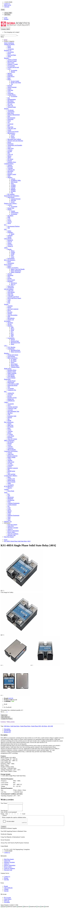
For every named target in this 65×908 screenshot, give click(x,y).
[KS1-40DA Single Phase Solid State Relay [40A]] (22, 635)
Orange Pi (10, 246)
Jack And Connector (12, 309)
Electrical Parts (15, 341)
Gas (8, 122)
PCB (8, 303)
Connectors (10, 448)
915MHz (13, 191)
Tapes (9, 517)
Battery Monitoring (16, 270)
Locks (9, 509)
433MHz (13, 186)
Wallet (9, 483)
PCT (8, 472)
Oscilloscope (10, 500)
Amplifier (10, 306)
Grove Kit (10, 394)
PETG (12, 329)
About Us (10, 529)
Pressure (9, 160)
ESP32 (9, 231)
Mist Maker (10, 101)
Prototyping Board (12, 385)
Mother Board (11, 480)
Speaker (9, 313)
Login (5, 17)
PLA (12, 333)
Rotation (9, 85)
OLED (9, 220)
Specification (7, 730)
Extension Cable (11, 416)
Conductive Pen (11, 390)
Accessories (10, 49)
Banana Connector (12, 455)
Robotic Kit (10, 399)
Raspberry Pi (8, 50)
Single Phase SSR (36, 726)
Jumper (9, 423)
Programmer (10, 263)
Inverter (9, 278)
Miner (9, 477)
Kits (5, 391)
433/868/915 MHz (16, 180)
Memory (9, 73)
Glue (8, 495)
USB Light (10, 295)
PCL (12, 332)
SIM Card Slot (11, 474)
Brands (6, 886)
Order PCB (10, 526)
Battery (9, 266)
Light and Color (11, 128)
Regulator (10, 281)
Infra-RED (10, 171)
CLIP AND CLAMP (13, 384)
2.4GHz (13, 179)
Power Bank (10, 491)
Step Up (13, 284)
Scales (9, 514)
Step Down (14, 283)
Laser (9, 69)
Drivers (13, 339)
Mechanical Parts (15, 342)
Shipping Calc (8, 521)
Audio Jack (10, 454)
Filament (10, 325)
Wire (8, 387)
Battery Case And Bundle (18, 269)
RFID (9, 79)
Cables (6, 402)
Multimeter (10, 498)
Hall (8, 125)
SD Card (9, 104)
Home (5, 39)
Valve (8, 520)
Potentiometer (11, 102)
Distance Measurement (13, 114)
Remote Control (11, 174)
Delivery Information (13, 530)
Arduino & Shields (9, 44)
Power (12, 136)
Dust (8, 116)
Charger (9, 273)
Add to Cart (4, 715)
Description (7, 729)
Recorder (9, 312)
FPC (8, 469)
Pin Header (10, 426)
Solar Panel (10, 286)
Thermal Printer (11, 107)
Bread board (10, 382)
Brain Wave (10, 113)
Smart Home (11, 197)
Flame (9, 121)
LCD (8, 218)
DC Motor (13, 361)
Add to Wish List (5, 717)
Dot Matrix (10, 215)
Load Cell (10, 154)
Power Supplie (11, 481)
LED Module (11, 292)
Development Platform (13, 226)
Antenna (9, 165)
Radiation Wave (11, 162)
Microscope (10, 497)
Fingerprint (10, 119)
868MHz (13, 189)
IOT (5, 225)
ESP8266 (10, 232)
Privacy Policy (11, 532)
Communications (9, 163)
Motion (9, 156)
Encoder (9, 151)
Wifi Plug (13, 200)
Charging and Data (12, 407)
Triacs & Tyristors (12, 439)
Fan (8, 506)
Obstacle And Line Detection (15, 140)
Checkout (6, 6)
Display (9, 209)
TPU (12, 336)
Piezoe (9, 142)
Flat (8, 419)
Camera (9, 205)
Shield (9, 47)
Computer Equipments (13, 503)
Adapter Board (11, 381)
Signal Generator (12, 87)
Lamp (9, 299)
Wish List (6, 900)
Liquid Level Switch (12, 131)
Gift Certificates (8, 887)
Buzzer (9, 307)
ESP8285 (10, 235)
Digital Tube (10, 208)
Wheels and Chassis (12, 355)
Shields (9, 237)
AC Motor (13, 359)
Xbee (12, 183)
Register (6, 19)
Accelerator (10, 110)
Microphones (10, 318)
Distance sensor (11, 371)
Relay (9, 78)
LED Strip (10, 293)
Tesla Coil (10, 105)
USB (8, 414)
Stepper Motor (15, 365)
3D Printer (10, 322)
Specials (6, 891)
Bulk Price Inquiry (12, 524)
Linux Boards (8, 238)
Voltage (13, 137)
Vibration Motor (15, 367)
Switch (9, 88)
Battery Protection (15, 272)
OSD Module (11, 376)
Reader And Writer (16, 82)
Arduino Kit (10, 393)
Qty (2, 711)
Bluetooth (10, 166)
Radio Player (10, 76)
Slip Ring (10, 413)
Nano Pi (9, 241)
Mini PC (9, 488)
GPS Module (10, 374)
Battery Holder (11, 457)
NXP (12, 255)
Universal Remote (15, 199)
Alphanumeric (14, 212)
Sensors (6, 108)
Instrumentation (11, 99)
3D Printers (7, 321)
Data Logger (10, 62)
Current (13, 134)
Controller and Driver (13, 296)
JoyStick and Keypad (13, 67)
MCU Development (9, 260)
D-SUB (9, 466)
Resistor (9, 443)
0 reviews (3, 721)
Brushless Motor (11, 370)
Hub (8, 98)
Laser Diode (10, 436)
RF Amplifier (11, 194)
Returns (6, 878)
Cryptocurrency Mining (10, 475)
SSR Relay (7, 726)
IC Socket (10, 434)
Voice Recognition (12, 315)
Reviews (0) (7, 732)
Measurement (11, 133)
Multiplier (10, 75)
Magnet (9, 511)
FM (12, 192)
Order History (8, 899)
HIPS (12, 335)
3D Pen (9, 324)
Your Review (4, 810)
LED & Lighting (9, 289)
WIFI (8, 176)
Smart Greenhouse (9, 43)
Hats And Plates (11, 55)
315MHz (13, 185)
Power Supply (8, 264)
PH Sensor (10, 159)
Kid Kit (9, 396)
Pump (9, 501)
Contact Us (7, 3)
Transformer (10, 287)
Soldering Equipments (13, 515)
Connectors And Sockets (11, 451)
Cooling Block (11, 95)
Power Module (11, 377)
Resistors (9, 437)
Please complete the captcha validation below (14, 817)
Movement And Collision (14, 139)
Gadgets (6, 489)
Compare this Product (6, 718)
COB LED (10, 290)
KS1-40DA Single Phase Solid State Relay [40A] (17, 541)
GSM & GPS (11, 169)
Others (9, 157)
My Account (7, 897)
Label (8, 507)
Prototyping (7, 379)
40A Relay (44, 726)
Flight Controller (11, 373)
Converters (10, 93)
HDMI (9, 420)
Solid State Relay (15, 726)
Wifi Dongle (14, 182)
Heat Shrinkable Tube (13, 411)
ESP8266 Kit (11, 400)
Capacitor (10, 431)
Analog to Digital (12, 59)
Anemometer (10, 111)
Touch (9, 147)
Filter (8, 277)
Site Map (6, 879)
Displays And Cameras (10, 203)
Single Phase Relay (25, 726)
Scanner (9, 221)
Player (9, 310)
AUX (8, 405)
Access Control (15, 81)
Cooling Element (12, 504)
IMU (8, 153)
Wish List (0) (7, 5)
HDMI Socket (11, 471)
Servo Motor (14, 364)
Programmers (11, 258)
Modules (6, 58)
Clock (9, 91)
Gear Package (11, 356)
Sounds (6, 304)
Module (13, 72)
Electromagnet (11, 117)
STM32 (13, 252)
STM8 (12, 254)
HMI (8, 217)
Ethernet (9, 417)
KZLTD (11, 698)
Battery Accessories (13, 267)
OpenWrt (9, 244)
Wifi (8, 228)
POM (12, 330)
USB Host (10, 90)
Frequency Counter (12, 64)
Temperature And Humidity (14, 145)
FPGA (12, 251)
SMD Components (9, 440)
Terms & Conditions (12, 533)
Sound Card (10, 319)
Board (9, 46)
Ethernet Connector (12, 468)
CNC (6, 345)
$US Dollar (7, 14)
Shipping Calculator (12, 527)
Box (8, 494)
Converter (10, 168)
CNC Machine (11, 347)
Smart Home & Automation (12, 195)
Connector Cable (12, 408)
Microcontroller (11, 449)
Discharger (10, 275)
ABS (12, 327)
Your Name (4, 803)
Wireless (10, 177)
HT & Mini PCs (8, 486)
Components (11, 338)
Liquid (9, 130)
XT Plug (9, 463)
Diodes (9, 433)
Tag (12, 84)
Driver (9, 223)
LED (8, 301)
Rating (2, 814)
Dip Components (9, 422)
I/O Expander (11, 65)
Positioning (10, 143)
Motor (12, 344)
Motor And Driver (16, 351)
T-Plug (9, 459)
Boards (9, 249)
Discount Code (11, 535)
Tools (6, 492)
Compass (9, 150)
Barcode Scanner (12, 61)
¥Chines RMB (8, 13)
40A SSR (50, 726)
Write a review (11, 721)
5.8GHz (13, 188)
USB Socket (10, 462)
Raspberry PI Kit (12, 397)
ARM (6, 247)
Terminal (9, 460)
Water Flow (10, 148)
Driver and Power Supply (14, 298)
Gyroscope (10, 124)
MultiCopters (8, 368)
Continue (3, 826)
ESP (5, 229)
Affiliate (6, 889)
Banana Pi (10, 240)
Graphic (13, 211)
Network (9, 173)
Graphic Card (11, 478)
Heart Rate (10, 127)
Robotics (7, 353)
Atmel (12, 257)
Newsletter (7, 902)
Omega (9, 243)
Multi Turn (10, 425)
